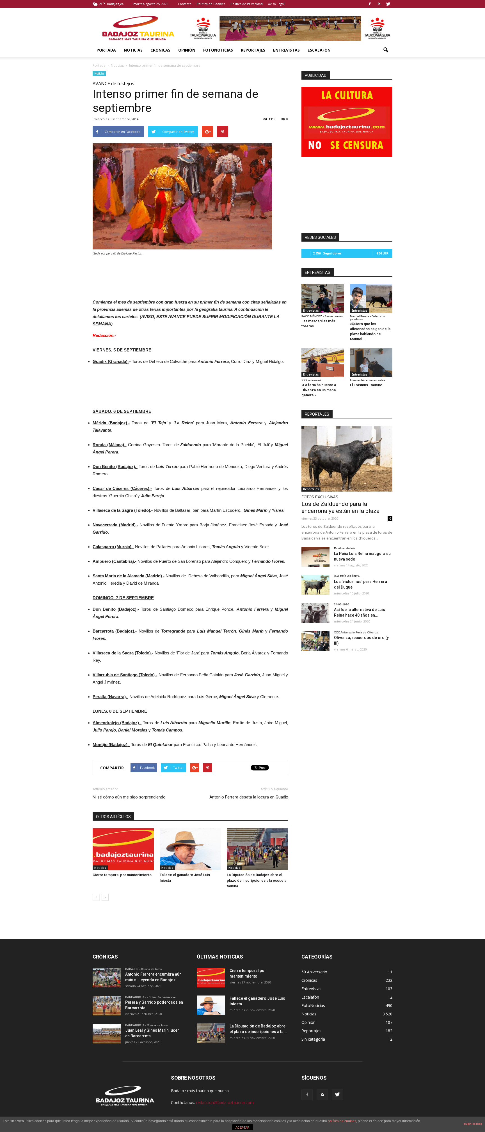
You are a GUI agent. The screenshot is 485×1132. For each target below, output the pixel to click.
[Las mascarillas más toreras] (322, 298)
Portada (106, 50)
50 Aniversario (314, 971)
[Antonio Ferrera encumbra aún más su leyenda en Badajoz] (107, 977)
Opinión (186, 50)
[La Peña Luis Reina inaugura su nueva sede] (315, 557)
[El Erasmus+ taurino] (371, 362)
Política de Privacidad (246, 4)
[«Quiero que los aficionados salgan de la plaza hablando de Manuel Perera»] (371, 298)
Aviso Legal (276, 4)
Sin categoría (313, 1039)
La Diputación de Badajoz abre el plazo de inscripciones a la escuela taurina (256, 880)
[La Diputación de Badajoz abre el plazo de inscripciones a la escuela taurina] (257, 849)
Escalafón (319, 50)
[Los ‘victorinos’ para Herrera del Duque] (315, 585)
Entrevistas (286, 50)
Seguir (382, 253)
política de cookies (342, 1121)
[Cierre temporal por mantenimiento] (123, 849)
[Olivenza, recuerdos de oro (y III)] (315, 641)
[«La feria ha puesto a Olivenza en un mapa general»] (322, 362)
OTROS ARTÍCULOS (113, 816)
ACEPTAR (242, 1127)
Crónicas (160, 50)
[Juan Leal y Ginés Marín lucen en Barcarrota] (107, 1033)
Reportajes (253, 50)
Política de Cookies (211, 4)
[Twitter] (388, 4)
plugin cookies (473, 1123)
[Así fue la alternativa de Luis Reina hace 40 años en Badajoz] (315, 613)
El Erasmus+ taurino (366, 385)
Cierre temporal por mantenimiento (122, 875)
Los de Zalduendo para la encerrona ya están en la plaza (340, 507)
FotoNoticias (218, 50)
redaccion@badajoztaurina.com (225, 1102)
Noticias (133, 50)
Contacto (184, 4)
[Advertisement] (190, 275)
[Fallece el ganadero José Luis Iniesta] (190, 849)
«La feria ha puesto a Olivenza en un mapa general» (318, 390)
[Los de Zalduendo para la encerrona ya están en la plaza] (346, 459)
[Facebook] (369, 4)
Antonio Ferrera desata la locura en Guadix (248, 797)
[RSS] (379, 4)
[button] (385, 50)
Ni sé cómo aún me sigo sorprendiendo (129, 797)
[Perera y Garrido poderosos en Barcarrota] (107, 1005)
